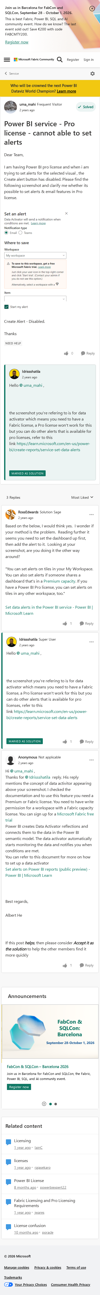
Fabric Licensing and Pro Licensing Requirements (44, 1203)
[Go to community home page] (34, 59)
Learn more (66, 91)
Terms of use (76, 1267)
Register (73, 59)
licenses (21, 1160)
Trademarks (13, 1277)
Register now (16, 41)
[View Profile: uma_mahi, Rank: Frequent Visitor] (10, 107)
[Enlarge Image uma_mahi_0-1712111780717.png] (36, 259)
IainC (39, 1147)
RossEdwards (28, 511)
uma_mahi (27, 104)
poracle (47, 1232)
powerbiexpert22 (53, 1187)
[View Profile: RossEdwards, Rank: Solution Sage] (10, 514)
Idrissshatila (31, 371)
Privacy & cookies (47, 1267)
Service (14, 73)
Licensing (22, 1140)
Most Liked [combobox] (82, 497)
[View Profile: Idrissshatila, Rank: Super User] (11, 642)
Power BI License (29, 1180)
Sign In (89, 59)
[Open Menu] (92, 73)
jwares (39, 1212)
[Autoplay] (44, 1103)
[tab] (50, 1103)
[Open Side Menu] (7, 59)
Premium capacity (59, 581)
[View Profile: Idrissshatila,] (14, 374)
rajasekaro (43, 1167)
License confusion (30, 1225)
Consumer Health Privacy (70, 1284)
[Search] (60, 59)
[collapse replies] (50, 507)
